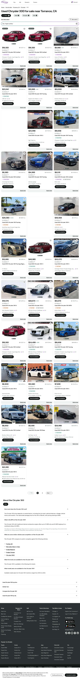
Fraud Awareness (60, 667)
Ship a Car (42, 618)
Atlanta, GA (55, 621)
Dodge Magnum (10, 549)
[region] (40, 673)
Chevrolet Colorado (59, 659)
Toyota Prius (4, 650)
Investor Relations (30, 667)
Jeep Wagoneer (45, 653)
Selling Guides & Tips (32, 620)
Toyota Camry (4, 655)
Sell (20, 2)
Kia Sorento (70, 650)
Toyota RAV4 (4, 647)
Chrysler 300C (10, 555)
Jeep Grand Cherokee (46, 650)
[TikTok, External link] (66, 633)
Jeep (42, 645)
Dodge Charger (10, 552)
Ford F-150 (30, 653)
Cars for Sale (9, 7)
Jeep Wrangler (44, 647)
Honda (16, 645)
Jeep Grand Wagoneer (46, 655)
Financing (3, 634)
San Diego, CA (55, 629)
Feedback (69, 667)
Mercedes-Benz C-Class (13, 547)
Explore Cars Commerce (71, 611)
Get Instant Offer (31, 614)
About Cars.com (12, 667)
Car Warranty (43, 620)
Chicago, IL (55, 611)
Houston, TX (55, 614)
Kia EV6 (69, 658)
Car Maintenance (44, 626)
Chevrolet (56, 645)
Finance (35, 2)
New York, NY (55, 627)
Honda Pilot (17, 655)
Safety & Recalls (17, 626)
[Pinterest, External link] (78, 633)
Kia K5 (69, 655)
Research (27, 2)
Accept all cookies (71, 675)
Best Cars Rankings (18, 624)
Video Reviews (17, 631)
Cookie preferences (57, 675)
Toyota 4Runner (5, 658)
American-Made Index (19, 629)
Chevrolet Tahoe (58, 657)
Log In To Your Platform (70, 614)
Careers (40, 667)
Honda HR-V (17, 658)
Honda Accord (17, 653)
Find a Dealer (4, 623)
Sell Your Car (30, 611)
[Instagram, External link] (75, 633)
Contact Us (21, 667)
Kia (68, 645)
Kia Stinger (70, 653)
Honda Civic (17, 650)
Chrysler (23, 7)
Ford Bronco (31, 650)
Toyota (2, 645)
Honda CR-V (17, 647)
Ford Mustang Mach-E (33, 655)
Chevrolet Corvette (59, 647)
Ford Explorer (31, 658)
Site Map (42, 628)
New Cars (3, 614)
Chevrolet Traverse (58, 654)
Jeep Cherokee (45, 658)
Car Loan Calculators (45, 611)
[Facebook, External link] (69, 633)
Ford (29, 645)
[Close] (78, 669)
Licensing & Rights (48, 667)
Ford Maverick (31, 647)
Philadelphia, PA (56, 624)
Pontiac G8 (9, 544)
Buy (14, 2)
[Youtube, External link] (72, 633)
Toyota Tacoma (4, 653)
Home (2, 7)
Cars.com (13, 674)
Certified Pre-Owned (6, 616)
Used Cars (3, 611)
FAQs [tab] (5, 504)
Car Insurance (43, 623)
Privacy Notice (19, 672)
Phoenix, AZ (55, 619)
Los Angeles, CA (56, 616)
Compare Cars (17, 621)
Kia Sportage (71, 647)
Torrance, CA (16, 7)
